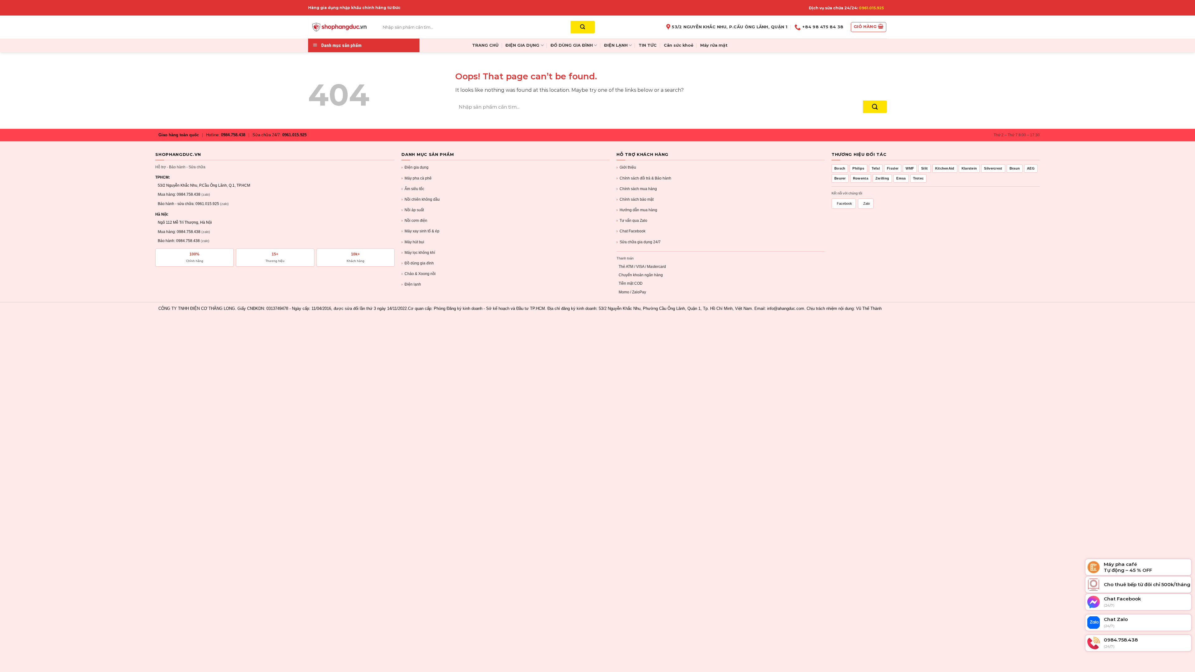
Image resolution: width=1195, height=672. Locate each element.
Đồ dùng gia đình (417, 263)
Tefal (876, 168)
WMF (910, 168)
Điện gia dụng (415, 167)
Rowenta (860, 178)
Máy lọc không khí (418, 252)
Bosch (840, 168)
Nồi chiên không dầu (420, 199)
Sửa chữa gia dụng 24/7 (638, 242)
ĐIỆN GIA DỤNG (522, 45)
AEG (1031, 168)
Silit (924, 168)
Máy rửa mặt (714, 45)
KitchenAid (944, 168)
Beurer (840, 178)
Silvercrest (993, 168)
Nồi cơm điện (414, 220)
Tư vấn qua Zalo (631, 220)
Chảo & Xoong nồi (418, 274)
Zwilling (882, 178)
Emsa (901, 178)
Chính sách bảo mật (635, 199)
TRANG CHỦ (485, 45)
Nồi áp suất (412, 210)
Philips (858, 168)
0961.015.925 (871, 8)
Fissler (892, 168)
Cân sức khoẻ (678, 45)
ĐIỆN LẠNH (616, 45)
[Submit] (583, 27)
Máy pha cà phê (416, 178)
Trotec (918, 178)
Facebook (844, 203)
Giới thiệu (626, 167)
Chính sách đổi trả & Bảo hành (643, 178)
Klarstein (969, 168)
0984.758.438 (233, 135)
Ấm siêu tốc (412, 189)
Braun (1015, 168)
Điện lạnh (411, 284)
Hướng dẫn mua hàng (636, 210)
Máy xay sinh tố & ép (420, 231)
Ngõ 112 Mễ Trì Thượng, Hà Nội (185, 222)
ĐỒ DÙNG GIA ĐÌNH (572, 45)
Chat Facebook (630, 231)
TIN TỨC (648, 45)
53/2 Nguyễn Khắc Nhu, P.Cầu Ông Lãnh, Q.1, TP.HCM (204, 185)
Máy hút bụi (412, 242)
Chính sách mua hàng (636, 189)
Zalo (866, 203)
